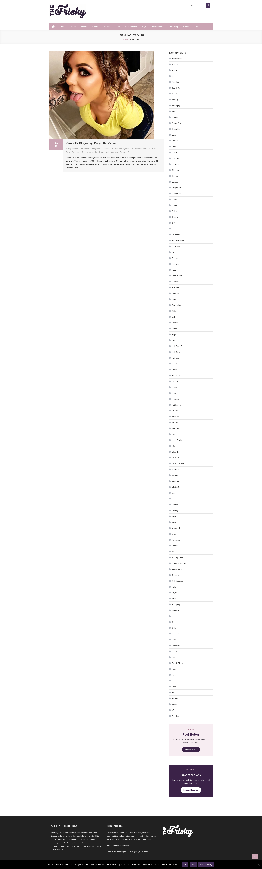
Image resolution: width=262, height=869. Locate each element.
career (155, 148)
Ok (185, 865)
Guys (174, 334)
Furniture (176, 282)
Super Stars (177, 634)
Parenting (173, 27)
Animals (175, 64)
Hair (173, 340)
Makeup (175, 469)
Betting (175, 100)
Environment (177, 246)
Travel (197, 27)
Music (174, 516)
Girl (173, 317)
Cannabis (176, 129)
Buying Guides (178, 123)
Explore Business (190, 790)
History (175, 381)
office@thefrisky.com (121, 846)
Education (176, 235)
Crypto (174, 205)
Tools (174, 669)
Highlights (176, 375)
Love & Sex (176, 458)
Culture (175, 211)
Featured (176, 264)
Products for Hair (179, 563)
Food (174, 270)
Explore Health (191, 749)
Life (173, 446)
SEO (174, 598)
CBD (174, 147)
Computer (176, 182)
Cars (174, 135)
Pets (173, 552)
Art (173, 76)
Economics (176, 229)
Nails (174, 522)
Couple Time (177, 188)
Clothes (175, 176)
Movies (107, 27)
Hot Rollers (176, 405)
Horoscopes (177, 399)
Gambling (176, 293)
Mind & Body (177, 487)
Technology (176, 645)
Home (63, 27)
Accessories (177, 58)
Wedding (175, 716)
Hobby (174, 387)
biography (125, 148)
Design (175, 217)
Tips (173, 657)
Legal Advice (177, 440)
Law (173, 434)
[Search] (208, 5)
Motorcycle (176, 499)
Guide (174, 328)
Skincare (175, 610)
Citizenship (176, 164)
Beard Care (177, 88)
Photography (177, 557)
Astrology (176, 82)
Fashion (175, 258)
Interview (175, 428)
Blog (173, 111)
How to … (176, 411)
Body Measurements (141, 148)
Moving (175, 510)
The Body (176, 651)
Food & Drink (177, 276)
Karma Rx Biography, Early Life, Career (91, 143)
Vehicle (175, 698)
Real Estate (177, 569)
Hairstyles (176, 364)
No (193, 865)
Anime (174, 70)
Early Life (70, 152)
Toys (174, 675)
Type (174, 687)
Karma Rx (80, 152)
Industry (175, 417)
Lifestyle (175, 452)
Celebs (95, 27)
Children (175, 158)
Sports (174, 616)
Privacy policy (206, 865)
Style (144, 27)
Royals (186, 27)
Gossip (175, 323)
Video (174, 704)
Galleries (175, 287)
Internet (175, 422)
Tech (174, 640)
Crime (174, 199)
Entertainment (158, 27)
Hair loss (175, 358)
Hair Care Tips (178, 346)
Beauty (175, 94)
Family (174, 252)
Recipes (175, 575)
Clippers (175, 170)
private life (125, 152)
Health (84, 27)
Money (175, 493)
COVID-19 (176, 193)
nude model (92, 152)
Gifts (174, 311)
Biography (96, 148)
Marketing (176, 475)
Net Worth (176, 528)
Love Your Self (178, 463)
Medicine (175, 481)
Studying (175, 622)
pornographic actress (108, 152)
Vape (174, 692)
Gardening (176, 305)
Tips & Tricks (177, 663)
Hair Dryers (176, 352)
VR (173, 710)
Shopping (176, 604)
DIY (173, 223)
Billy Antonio (73, 148)
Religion (175, 587)
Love (117, 27)
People (175, 546)
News (73, 27)
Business (175, 117)
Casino (175, 141)
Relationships (131, 27)
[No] (258, 864)
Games (175, 299)
